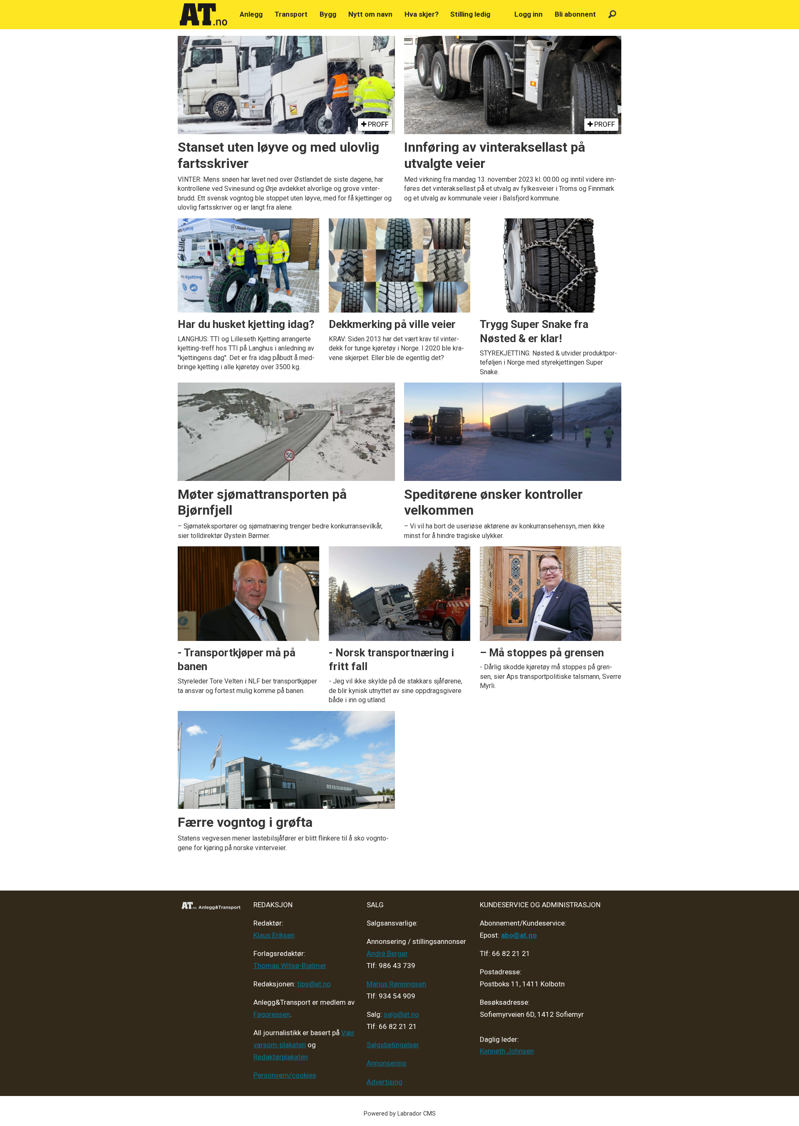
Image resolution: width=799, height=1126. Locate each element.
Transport (291, 14)
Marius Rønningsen (396, 984)
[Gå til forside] (203, 14)
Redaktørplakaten (280, 1057)
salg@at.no (401, 1014)
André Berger (387, 953)
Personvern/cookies (284, 1075)
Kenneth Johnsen (507, 1051)
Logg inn (528, 14)
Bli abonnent (575, 14)
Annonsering (386, 1063)
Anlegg (251, 14)
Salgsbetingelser (393, 1045)
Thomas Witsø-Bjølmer (289, 965)
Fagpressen (271, 1014)
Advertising (384, 1082)
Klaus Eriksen (274, 935)
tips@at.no (314, 984)
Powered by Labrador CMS (400, 1113)
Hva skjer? (421, 14)
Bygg (328, 14)
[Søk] (612, 14)
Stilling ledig (470, 14)
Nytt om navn (370, 14)
